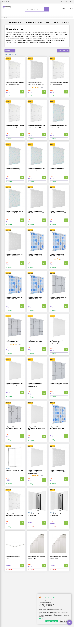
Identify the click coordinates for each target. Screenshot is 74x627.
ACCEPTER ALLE (51, 621)
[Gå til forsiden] (6, 22)
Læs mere (41, 618)
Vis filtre (7, 50)
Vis (22, 92)
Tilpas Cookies (64, 621)
